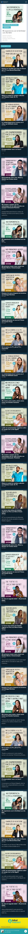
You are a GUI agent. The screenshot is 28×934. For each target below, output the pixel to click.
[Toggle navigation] (25, 2)
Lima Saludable (13, 25)
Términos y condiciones (5, 927)
